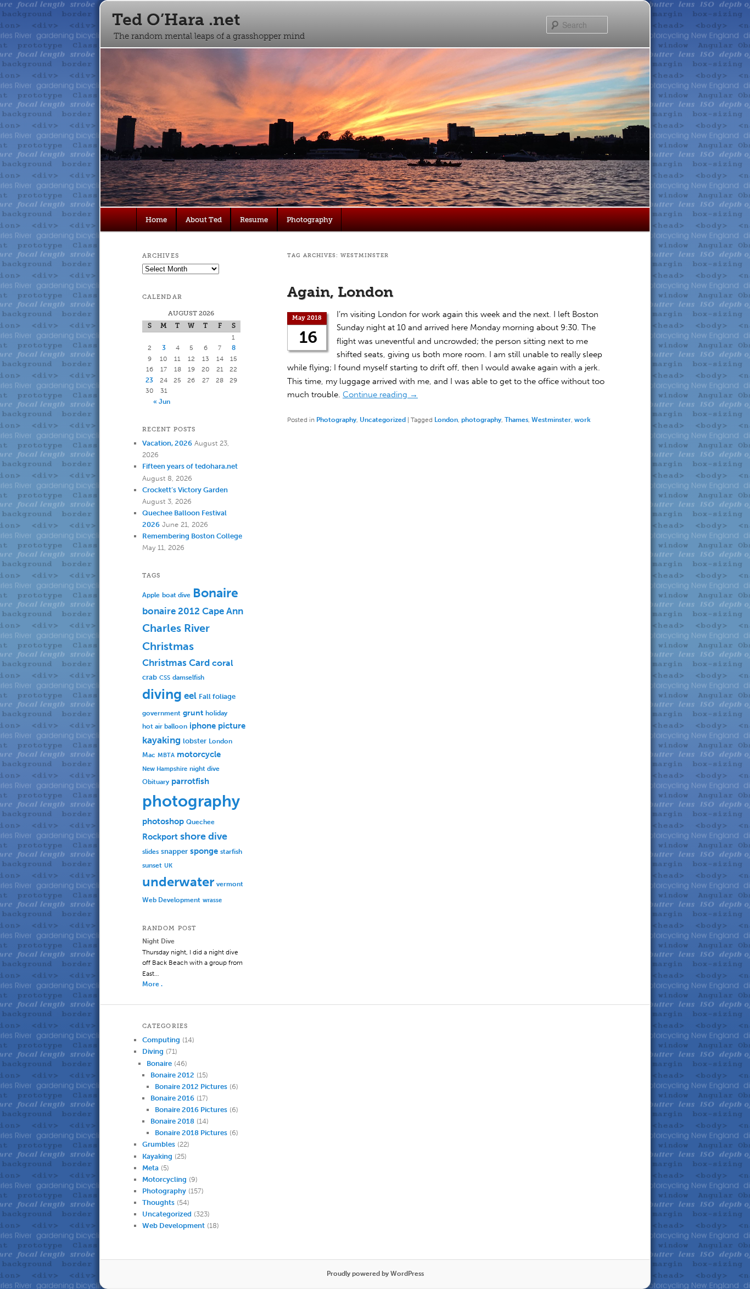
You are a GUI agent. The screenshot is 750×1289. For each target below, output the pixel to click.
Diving (153, 1051)
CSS (164, 677)
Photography (310, 219)
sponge (204, 851)
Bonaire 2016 (172, 1098)
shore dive (203, 836)
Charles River (176, 628)
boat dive (176, 595)
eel (190, 696)
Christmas (168, 646)
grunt (193, 713)
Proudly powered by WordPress (375, 1273)
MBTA (166, 755)
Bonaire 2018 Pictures (191, 1133)
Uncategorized (383, 420)
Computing (161, 1040)
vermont (229, 884)
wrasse (212, 900)
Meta (150, 1168)
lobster (194, 741)
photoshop (163, 821)
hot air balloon (164, 726)
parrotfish (190, 781)
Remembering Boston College (192, 536)
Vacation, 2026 (167, 443)
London (446, 420)
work (582, 420)
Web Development (171, 900)
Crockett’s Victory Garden (185, 490)
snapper (174, 851)
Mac (148, 755)
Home (156, 219)
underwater (178, 882)
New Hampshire (164, 769)
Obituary (155, 781)
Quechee (200, 822)
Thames (516, 420)
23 (149, 380)
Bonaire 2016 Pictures (191, 1109)
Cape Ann (222, 610)
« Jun (161, 401)
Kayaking (157, 1156)
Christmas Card (176, 662)
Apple (151, 595)
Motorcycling (164, 1179)
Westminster (551, 420)
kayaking (161, 740)
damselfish (188, 677)
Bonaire (215, 593)
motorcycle (199, 754)
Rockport (160, 837)
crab (149, 677)
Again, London (340, 292)
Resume (254, 219)
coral (222, 663)
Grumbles (158, 1144)
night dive (204, 769)
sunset (152, 865)
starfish (231, 851)
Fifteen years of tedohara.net (190, 466)
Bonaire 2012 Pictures (191, 1086)
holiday (216, 713)
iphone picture (217, 726)
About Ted (204, 219)
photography (481, 420)
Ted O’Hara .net (176, 20)
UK (168, 865)
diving (162, 694)
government (161, 713)
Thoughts (158, 1202)
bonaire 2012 (171, 610)
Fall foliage (217, 696)
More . (152, 984)
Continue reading (380, 394)
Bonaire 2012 (172, 1075)
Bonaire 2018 (172, 1121)
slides (150, 851)
